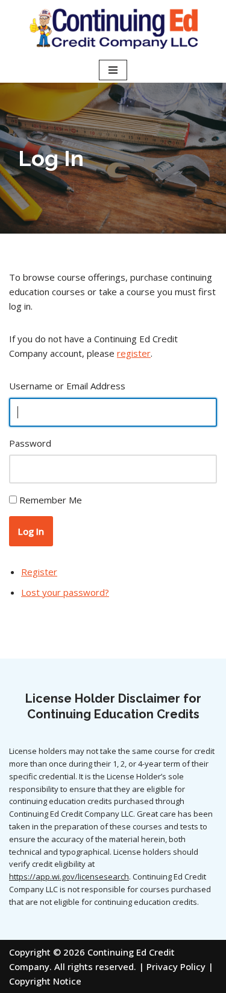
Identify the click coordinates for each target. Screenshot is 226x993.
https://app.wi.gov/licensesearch (69, 876)
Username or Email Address (67, 386)
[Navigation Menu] (113, 70)
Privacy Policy (176, 966)
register (134, 353)
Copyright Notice (45, 981)
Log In (31, 531)
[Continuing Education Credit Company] (113, 28)
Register (39, 572)
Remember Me (50, 500)
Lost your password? (65, 592)
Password (30, 443)
